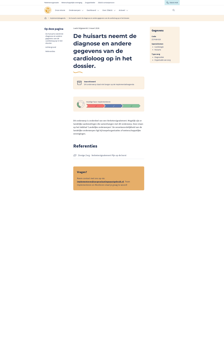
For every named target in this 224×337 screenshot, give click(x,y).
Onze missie (60, 10)
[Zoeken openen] (173, 10)
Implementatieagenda (57, 18)
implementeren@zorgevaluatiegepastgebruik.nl (100, 181)
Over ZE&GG (107, 10)
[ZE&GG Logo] (47, 10)
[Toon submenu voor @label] (82, 10)
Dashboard (91, 10)
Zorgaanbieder (90, 3)
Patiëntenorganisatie (51, 3)
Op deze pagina (53, 29)
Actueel (122, 10)
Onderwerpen (75, 10)
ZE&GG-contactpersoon (106, 3)
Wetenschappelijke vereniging (71, 3)
